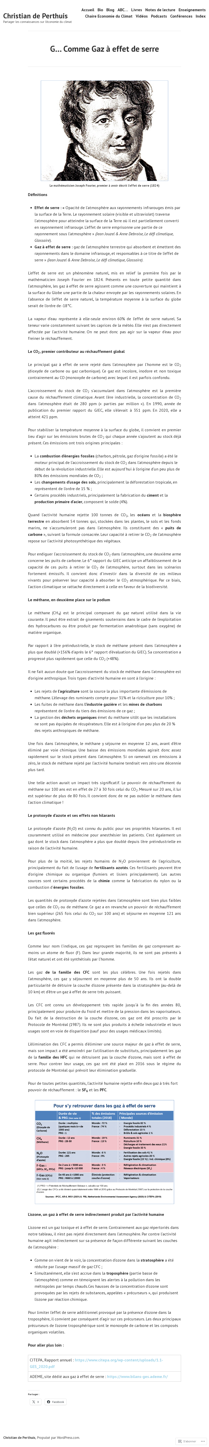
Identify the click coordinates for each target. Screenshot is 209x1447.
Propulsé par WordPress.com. (58, 1437)
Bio (100, 9)
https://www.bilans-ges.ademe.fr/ (137, 1376)
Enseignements (192, 9)
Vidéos (142, 16)
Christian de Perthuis (35, 15)
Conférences (181, 16)
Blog (110, 9)
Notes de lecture (160, 9)
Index (201, 16)
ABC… (123, 9)
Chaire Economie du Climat (108, 16)
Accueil (87, 9)
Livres (136, 9)
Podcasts (159, 16)
